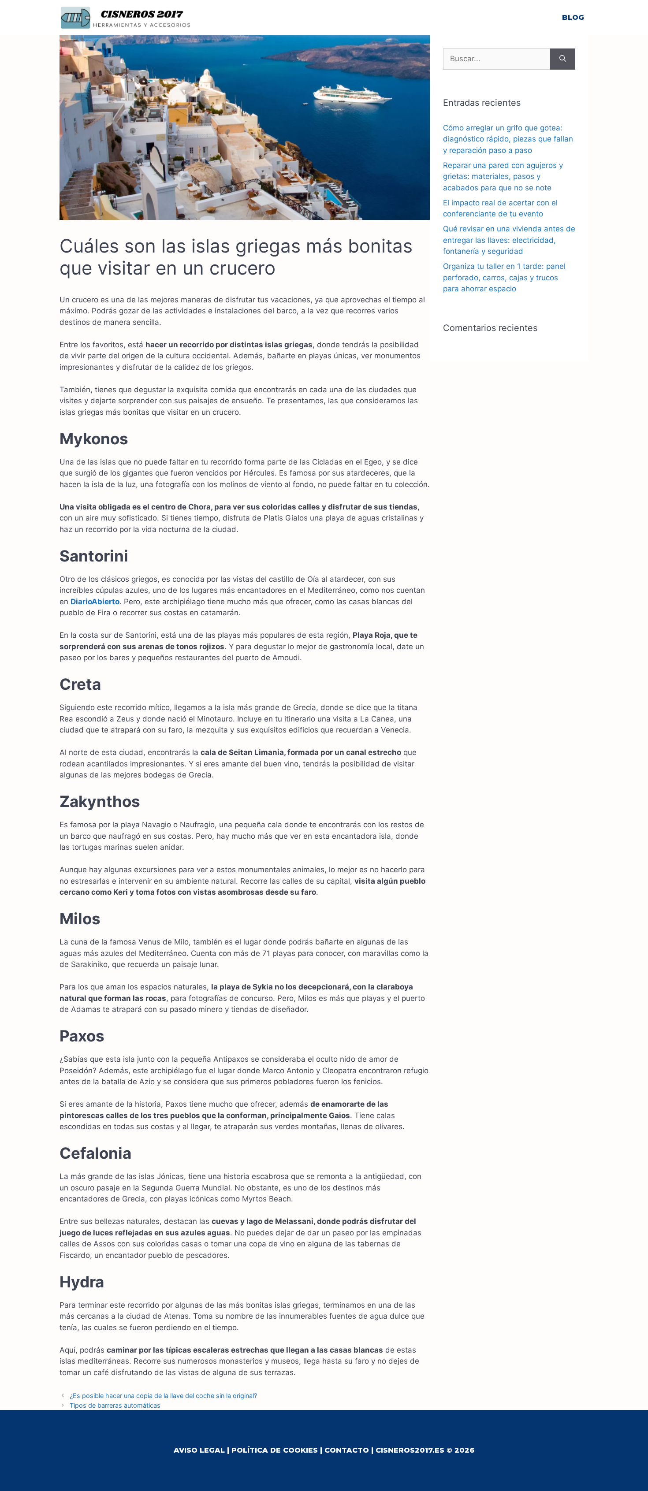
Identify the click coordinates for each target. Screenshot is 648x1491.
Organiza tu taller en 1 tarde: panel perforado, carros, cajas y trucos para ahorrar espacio (504, 277)
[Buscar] (562, 59)
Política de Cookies (274, 1450)
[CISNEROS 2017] (126, 17)
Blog (573, 17)
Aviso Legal (199, 1450)
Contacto (346, 1450)
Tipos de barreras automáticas (115, 1405)
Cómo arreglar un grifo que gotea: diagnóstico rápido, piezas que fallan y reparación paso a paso (508, 139)
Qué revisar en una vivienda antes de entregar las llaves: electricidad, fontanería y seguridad (509, 240)
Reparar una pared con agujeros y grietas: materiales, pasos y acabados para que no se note (503, 176)
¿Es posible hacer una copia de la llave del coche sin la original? (163, 1395)
